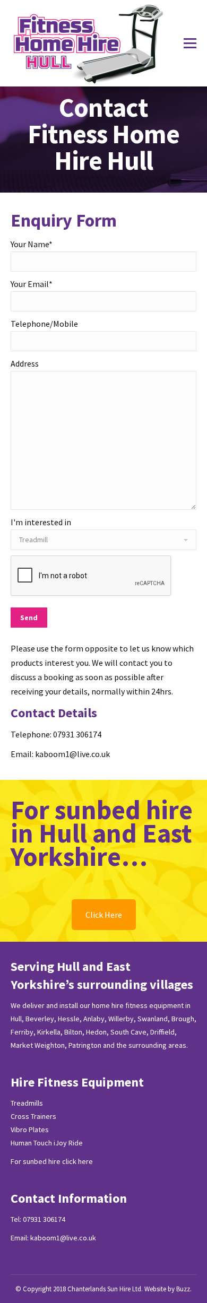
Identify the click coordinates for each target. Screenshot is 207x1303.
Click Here (103, 914)
